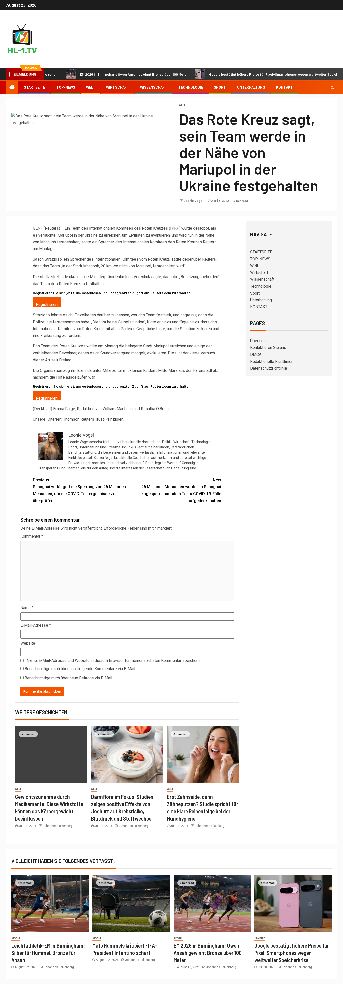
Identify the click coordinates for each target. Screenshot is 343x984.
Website (27, 643)
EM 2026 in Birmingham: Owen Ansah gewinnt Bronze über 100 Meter (111, 74)
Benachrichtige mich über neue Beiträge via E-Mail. (69, 678)
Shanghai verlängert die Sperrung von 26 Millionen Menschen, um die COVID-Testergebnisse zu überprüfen (79, 490)
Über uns (258, 340)
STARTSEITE (34, 87)
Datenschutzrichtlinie (268, 368)
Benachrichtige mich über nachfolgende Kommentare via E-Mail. (80, 668)
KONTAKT (284, 87)
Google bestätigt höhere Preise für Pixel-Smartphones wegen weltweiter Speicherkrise (256, 74)
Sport (220, 87)
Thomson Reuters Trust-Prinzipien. (93, 419)
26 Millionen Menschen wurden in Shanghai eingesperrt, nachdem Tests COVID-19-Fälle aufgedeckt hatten (180, 490)
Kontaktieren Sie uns (268, 347)
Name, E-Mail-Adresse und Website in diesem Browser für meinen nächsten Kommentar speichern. (113, 660)
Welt (90, 87)
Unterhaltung (251, 87)
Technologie (190, 87)
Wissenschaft (153, 87)
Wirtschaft (117, 87)
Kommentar (31, 536)
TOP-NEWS (65, 87)
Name (26, 607)
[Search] (332, 87)
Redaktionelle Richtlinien (271, 361)
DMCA (255, 354)
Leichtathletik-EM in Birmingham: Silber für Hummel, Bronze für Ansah (48, 952)
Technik (259, 937)
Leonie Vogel (194, 201)
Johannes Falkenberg (58, 826)
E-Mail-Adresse (35, 625)
